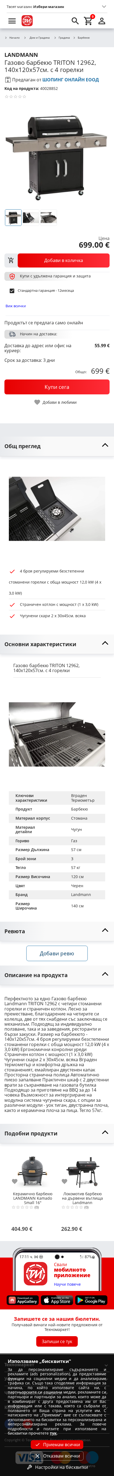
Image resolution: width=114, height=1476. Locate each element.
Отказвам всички (61, 1456)
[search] (75, 20)
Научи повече (67, 1284)
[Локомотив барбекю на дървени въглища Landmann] (82, 1169)
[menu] (12, 20)
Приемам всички (61, 1445)
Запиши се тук (57, 1341)
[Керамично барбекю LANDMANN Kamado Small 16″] (32, 1169)
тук (53, 1433)
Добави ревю (57, 953)
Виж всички (16, 305)
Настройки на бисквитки (61, 1467)
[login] (101, 20)
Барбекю (84, 37)
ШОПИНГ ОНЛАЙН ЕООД (70, 79)
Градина (64, 37)
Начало (14, 37)
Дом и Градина (40, 37)
